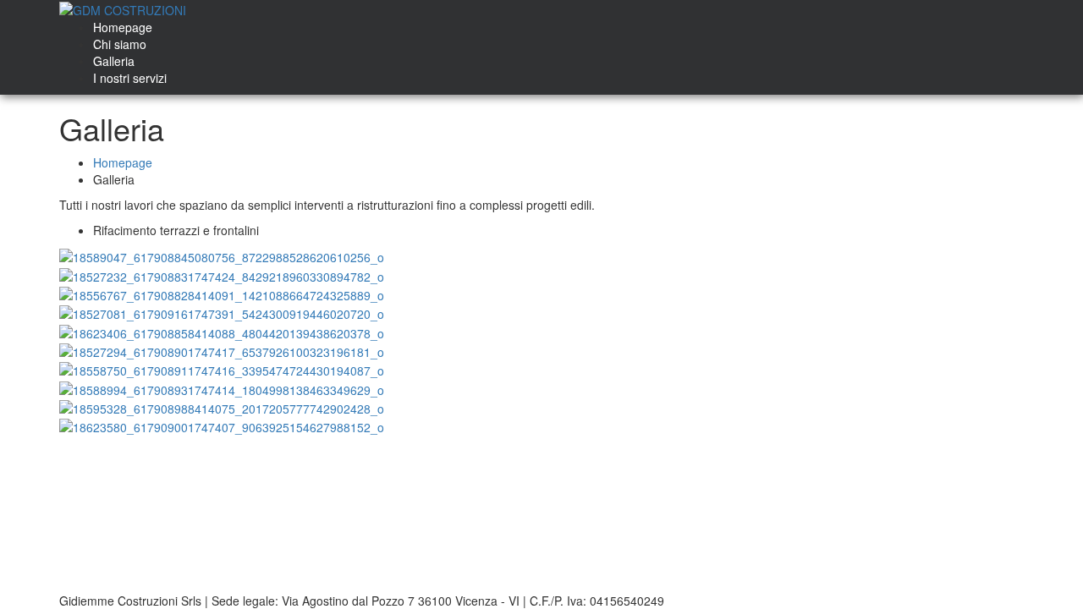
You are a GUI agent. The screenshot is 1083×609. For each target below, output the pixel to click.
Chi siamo (119, 44)
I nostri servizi (130, 77)
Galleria (114, 60)
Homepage (122, 27)
